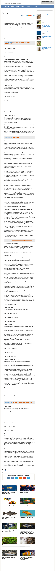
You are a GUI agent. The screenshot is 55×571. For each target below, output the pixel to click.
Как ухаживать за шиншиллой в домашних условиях (46, 26)
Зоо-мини (7, 2)
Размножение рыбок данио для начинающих (46, 32)
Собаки (12, 6)
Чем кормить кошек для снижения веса (46, 48)
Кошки (17, 6)
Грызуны (22, 6)
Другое (35, 6)
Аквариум (7, 6)
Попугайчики (29, 6)
